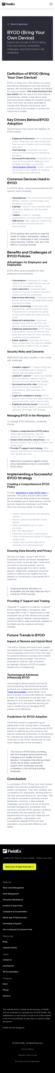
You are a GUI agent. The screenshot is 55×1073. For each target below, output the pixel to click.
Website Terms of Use (27, 1055)
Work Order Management (13, 888)
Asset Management (11, 894)
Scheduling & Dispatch (12, 923)
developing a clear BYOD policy (31, 492)
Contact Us (7, 960)
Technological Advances (24, 167)
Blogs (5, 942)
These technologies (16, 692)
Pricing (5, 990)
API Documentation (10, 972)
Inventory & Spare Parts (12, 906)
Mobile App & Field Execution (15, 917)
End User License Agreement (27, 1061)
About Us (6, 996)
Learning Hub (8, 966)
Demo (5, 984)
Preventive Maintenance (13, 900)
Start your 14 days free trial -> (19, 866)
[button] (50, 4)
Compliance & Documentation (15, 911)
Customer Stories (10, 948)
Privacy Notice (27, 1049)
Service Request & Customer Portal (17, 929)
